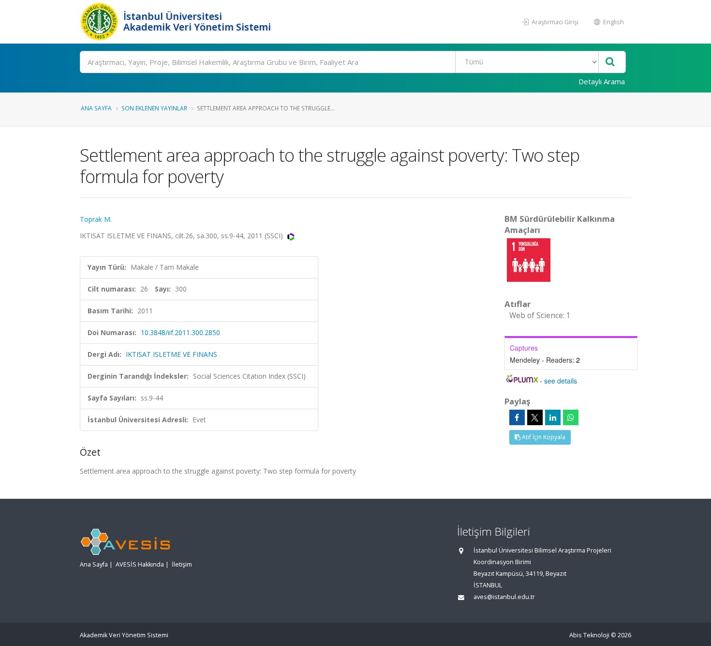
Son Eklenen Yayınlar (154, 108)
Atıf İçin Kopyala (542, 437)
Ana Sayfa (96, 108)
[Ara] (610, 62)
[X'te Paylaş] (535, 417)
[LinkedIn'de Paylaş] (553, 417)
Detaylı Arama (601, 81)
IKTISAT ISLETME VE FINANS (171, 354)
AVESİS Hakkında (140, 564)
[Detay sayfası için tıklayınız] (528, 259)
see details (560, 380)
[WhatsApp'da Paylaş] (570, 417)
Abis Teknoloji (589, 635)
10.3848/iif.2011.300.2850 (180, 332)
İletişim (182, 564)
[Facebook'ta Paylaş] (517, 417)
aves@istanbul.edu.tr (504, 597)
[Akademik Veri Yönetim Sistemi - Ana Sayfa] (100, 22)
